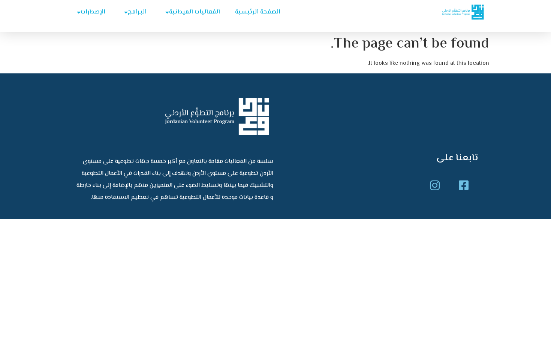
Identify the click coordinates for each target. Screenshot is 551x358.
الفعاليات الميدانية (194, 12)
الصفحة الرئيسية (257, 12)
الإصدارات (93, 12)
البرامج (137, 12)
